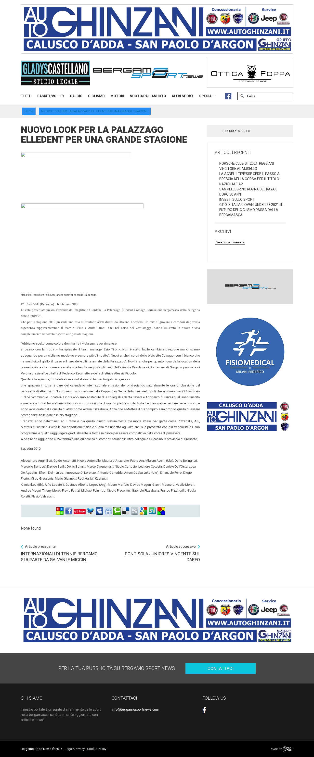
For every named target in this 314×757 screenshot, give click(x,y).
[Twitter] (90, 511)
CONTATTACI (221, 668)
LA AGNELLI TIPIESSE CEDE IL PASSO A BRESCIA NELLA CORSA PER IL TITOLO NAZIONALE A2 (249, 179)
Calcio (76, 96)
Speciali (206, 96)
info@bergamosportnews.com (135, 709)
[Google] (143, 511)
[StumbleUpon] (152, 511)
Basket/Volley (50, 96)
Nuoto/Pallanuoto (148, 96)
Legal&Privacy (75, 749)
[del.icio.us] (126, 511)
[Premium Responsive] (161, 511)
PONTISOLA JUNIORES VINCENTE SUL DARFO (162, 553)
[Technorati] (117, 511)
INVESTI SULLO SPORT (236, 199)
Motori (117, 96)
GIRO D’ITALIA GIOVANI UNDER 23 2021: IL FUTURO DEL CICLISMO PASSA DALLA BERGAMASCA (251, 210)
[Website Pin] (60, 511)
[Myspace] (99, 511)
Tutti (26, 96)
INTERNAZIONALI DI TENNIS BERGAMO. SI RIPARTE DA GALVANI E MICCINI (59, 553)
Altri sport (183, 96)
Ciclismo (96, 96)
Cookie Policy (96, 749)
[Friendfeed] (108, 511)
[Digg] (135, 511)
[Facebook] (69, 511)
